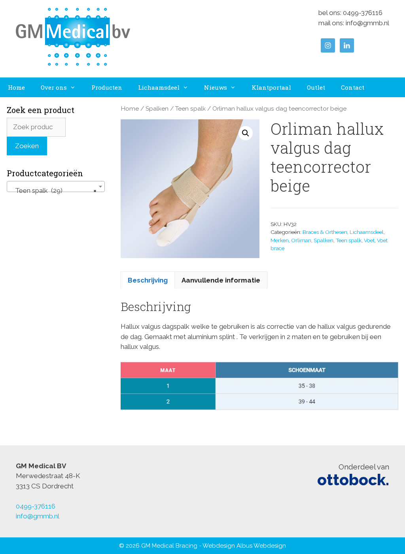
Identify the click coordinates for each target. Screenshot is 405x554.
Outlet (316, 87)
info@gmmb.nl (367, 23)
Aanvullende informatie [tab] (221, 280)
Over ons (54, 87)
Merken (280, 240)
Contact (352, 87)
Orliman (301, 240)
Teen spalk (190, 108)
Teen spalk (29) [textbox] (53, 190)
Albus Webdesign (261, 545)
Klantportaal (271, 87)
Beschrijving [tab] (148, 280)
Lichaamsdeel (159, 87)
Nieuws (215, 87)
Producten (106, 87)
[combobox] (56, 186)
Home (16, 87)
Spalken (157, 108)
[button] (245, 133)
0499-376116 (362, 13)
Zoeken (27, 146)
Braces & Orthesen (325, 232)
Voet (369, 240)
